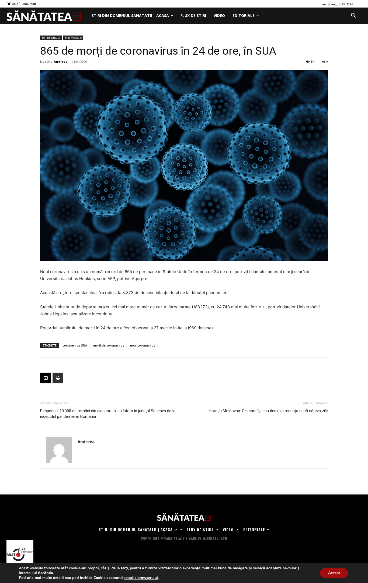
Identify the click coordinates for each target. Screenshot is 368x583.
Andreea (61, 61)
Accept (334, 572)
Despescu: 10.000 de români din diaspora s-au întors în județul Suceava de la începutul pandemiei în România (107, 413)
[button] (353, 16)
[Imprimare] (58, 378)
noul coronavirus (142, 345)
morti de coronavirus (108, 345)
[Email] (45, 378)
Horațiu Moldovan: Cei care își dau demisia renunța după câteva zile (268, 410)
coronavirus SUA (75, 345)
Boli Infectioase (51, 38)
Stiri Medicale (73, 38)
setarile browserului (141, 577)
